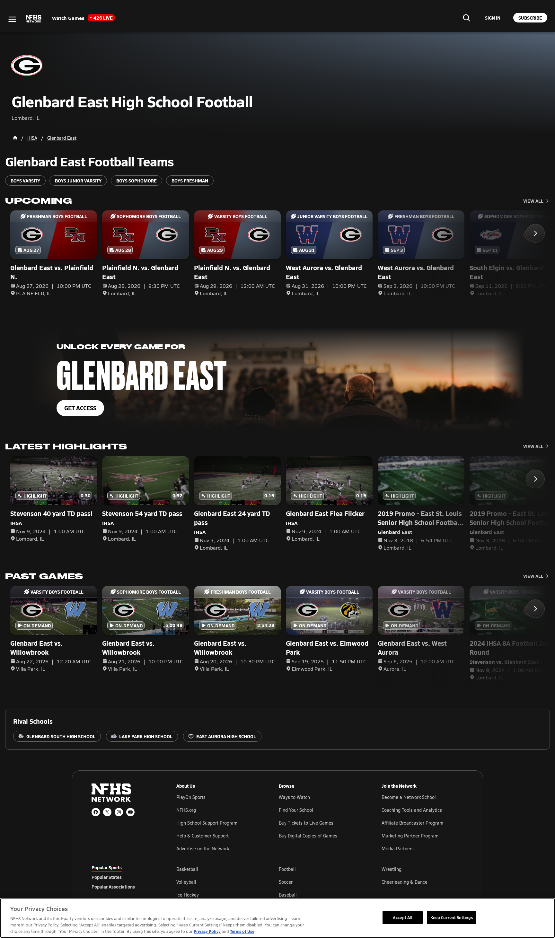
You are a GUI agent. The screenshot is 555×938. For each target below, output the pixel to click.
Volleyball (186, 882)
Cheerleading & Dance (404, 882)
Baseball (288, 895)
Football (287, 869)
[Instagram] (119, 812)
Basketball (187, 869)
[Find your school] (466, 17)
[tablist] (124, 877)
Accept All (402, 917)
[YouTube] (130, 812)
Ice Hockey (187, 895)
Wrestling (391, 869)
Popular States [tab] (107, 877)
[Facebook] (96, 812)
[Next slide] (535, 233)
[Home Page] (15, 138)
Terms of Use (242, 931)
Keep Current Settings (451, 917)
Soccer (286, 882)
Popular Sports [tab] (107, 867)
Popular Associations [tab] (113, 886)
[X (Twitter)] (107, 812)
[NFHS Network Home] (34, 19)
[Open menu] (12, 19)
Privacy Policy (207, 931)
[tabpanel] (319, 881)
